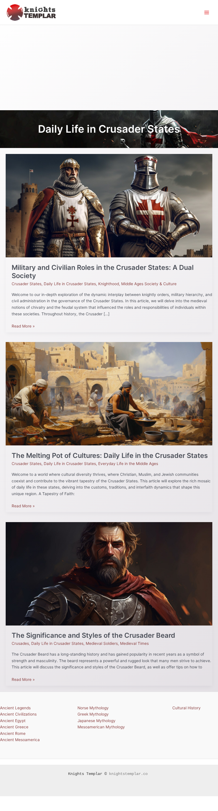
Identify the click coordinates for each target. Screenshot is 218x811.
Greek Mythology (93, 714)
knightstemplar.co (128, 774)
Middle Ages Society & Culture (149, 284)
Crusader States (26, 284)
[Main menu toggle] (207, 12)
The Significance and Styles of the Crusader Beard (93, 635)
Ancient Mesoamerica (20, 739)
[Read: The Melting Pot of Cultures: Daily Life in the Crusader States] (109, 393)
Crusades (20, 643)
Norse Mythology (93, 708)
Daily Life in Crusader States (70, 284)
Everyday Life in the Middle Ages (128, 463)
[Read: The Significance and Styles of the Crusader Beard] (109, 573)
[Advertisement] (109, 67)
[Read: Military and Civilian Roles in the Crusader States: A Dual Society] (109, 205)
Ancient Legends (15, 708)
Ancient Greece (14, 727)
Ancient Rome (13, 733)
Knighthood (108, 284)
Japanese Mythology (96, 720)
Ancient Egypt (13, 720)
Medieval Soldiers (102, 643)
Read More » (23, 325)
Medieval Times (134, 643)
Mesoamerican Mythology (101, 727)
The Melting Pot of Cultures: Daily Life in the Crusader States (110, 455)
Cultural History (186, 708)
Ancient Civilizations (18, 714)
